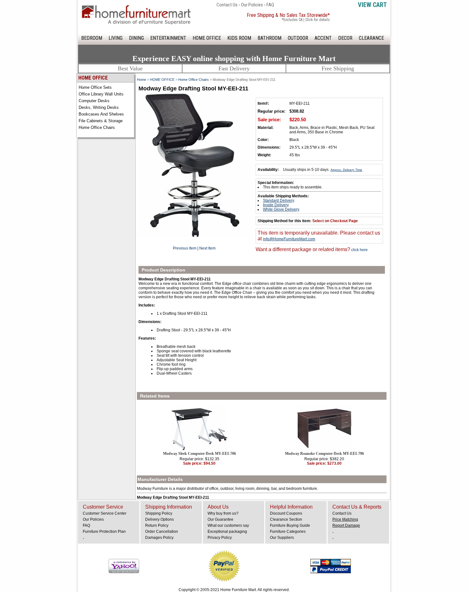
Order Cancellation (161, 531)
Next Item (207, 248)
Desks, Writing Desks (99, 107)
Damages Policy (159, 537)
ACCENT (323, 38)
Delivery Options (159, 519)
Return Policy (156, 525)
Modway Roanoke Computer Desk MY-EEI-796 (324, 453)
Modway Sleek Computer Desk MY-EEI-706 (199, 453)
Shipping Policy (158, 513)
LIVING (116, 38)
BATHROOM (269, 38)
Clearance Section (286, 519)
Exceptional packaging (227, 531)
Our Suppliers (282, 537)
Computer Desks (94, 100)
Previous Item (184, 248)
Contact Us (227, 5)
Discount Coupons (286, 513)
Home (141, 79)
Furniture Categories (288, 531)
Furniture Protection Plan (104, 531)
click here (359, 250)
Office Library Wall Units (101, 94)
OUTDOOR (298, 38)
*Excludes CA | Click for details (306, 20)
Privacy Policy (220, 537)
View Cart (372, 5)
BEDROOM (91, 38)
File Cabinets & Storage (101, 120)
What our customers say (228, 525)
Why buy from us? (223, 513)
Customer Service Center (104, 513)
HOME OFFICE (207, 38)
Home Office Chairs (97, 127)
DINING (136, 38)
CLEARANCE (371, 38)
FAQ (270, 5)
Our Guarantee (220, 519)
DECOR (345, 38)
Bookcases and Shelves (101, 114)
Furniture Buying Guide (290, 525)
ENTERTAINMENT (168, 38)
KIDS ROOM (239, 38)
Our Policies (252, 5)
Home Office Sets (95, 87)
